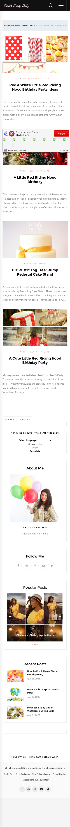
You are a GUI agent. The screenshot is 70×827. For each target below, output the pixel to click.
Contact (63, 774)
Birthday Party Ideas (36, 79)
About (48, 774)
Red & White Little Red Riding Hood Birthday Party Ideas (35, 87)
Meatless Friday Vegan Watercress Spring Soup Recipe (40, 710)
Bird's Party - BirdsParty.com (17, 774)
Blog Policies (38, 774)
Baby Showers (36, 264)
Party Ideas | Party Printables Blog (40, 768)
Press (55, 774)
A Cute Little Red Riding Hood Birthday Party (35, 360)
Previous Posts (19, 419)
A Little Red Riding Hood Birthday (35, 180)
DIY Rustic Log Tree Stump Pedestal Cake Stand (35, 272)
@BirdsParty (50, 757)
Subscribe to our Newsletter (36, 780)
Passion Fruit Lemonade (35, 635)
